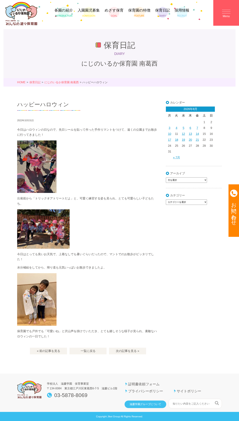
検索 (217, 403)
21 (197, 139)
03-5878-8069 (70, 395)
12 (183, 134)
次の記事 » (127, 351)
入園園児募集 (89, 12)
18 (176, 139)
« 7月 (176, 157)
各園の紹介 (63, 12)
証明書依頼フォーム (144, 384)
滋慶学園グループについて (145, 404)
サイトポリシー (189, 391)
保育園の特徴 (139, 12)
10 (169, 134)
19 (183, 139)
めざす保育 (114, 12)
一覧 (88, 351)
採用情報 (182, 12)
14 (197, 134)
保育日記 (162, 12)
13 (190, 134)
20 (190, 139)
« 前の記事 (48, 351)
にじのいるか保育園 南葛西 (61, 82)
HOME (21, 82)
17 (169, 139)
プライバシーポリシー (145, 391)
